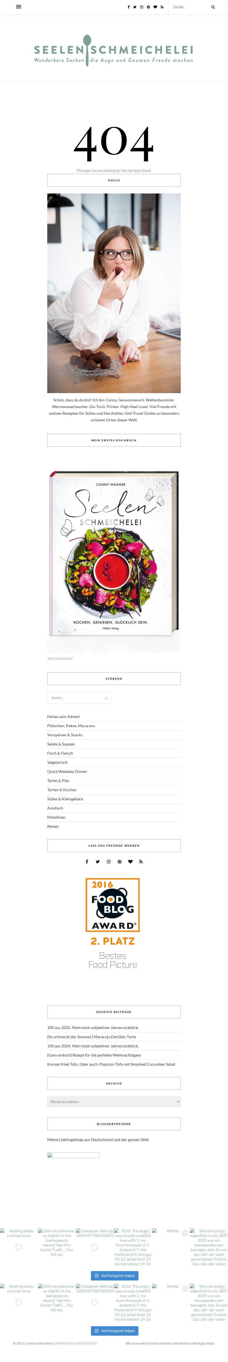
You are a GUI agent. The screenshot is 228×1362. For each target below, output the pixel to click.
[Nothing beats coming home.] (19, 1247)
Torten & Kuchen (61, 789)
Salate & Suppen (61, 744)
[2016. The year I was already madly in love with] (133, 1247)
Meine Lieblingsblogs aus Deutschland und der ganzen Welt (98, 1139)
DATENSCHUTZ (86, 1343)
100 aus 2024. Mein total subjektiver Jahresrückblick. (93, 1045)
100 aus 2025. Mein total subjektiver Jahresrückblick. (93, 1027)
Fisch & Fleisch (60, 753)
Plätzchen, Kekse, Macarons (71, 725)
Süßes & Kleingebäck (65, 798)
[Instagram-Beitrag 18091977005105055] (95, 1247)
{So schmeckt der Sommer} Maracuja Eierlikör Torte (91, 1036)
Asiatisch (55, 808)
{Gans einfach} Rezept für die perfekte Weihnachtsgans (94, 1055)
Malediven (56, 817)
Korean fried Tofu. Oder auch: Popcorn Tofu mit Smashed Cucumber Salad (111, 1064)
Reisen (53, 826)
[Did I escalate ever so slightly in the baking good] (57, 1247)
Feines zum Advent (63, 716)
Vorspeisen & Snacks (65, 734)
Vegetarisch (57, 762)
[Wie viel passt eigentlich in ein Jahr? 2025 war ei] (209, 1247)
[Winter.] (171, 1247)
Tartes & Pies (58, 780)
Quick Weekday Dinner (67, 771)
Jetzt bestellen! (60, 658)
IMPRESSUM (64, 1343)
